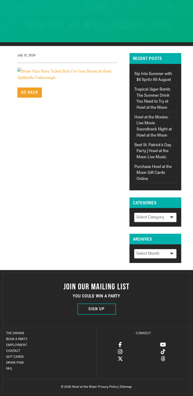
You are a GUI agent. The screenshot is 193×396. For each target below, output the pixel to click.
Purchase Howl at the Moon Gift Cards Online (153, 172)
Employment (16, 344)
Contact (13, 350)
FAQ (9, 368)
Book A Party (16, 338)
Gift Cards (15, 356)
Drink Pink (15, 362)
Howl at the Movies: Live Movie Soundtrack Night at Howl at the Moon (153, 126)
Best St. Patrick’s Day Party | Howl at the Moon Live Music (152, 150)
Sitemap (126, 386)
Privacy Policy (108, 386)
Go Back (29, 92)
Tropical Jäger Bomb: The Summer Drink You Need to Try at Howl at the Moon (152, 98)
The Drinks (15, 332)
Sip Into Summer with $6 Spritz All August (153, 76)
